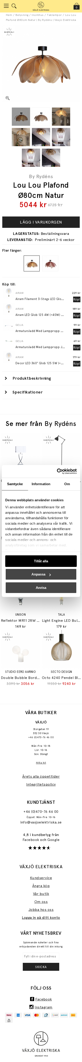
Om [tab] (67, 484)
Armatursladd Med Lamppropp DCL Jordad (46, 331)
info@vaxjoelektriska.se (41, 822)
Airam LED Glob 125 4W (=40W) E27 (40, 315)
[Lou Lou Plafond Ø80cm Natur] (21, 117)
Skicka (41, 967)
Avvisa (41, 588)
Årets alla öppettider (41, 776)
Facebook (31, 840)
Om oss (41, 902)
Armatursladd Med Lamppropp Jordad (43, 347)
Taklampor (54, 15)
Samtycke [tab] (15, 484)
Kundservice (41, 878)
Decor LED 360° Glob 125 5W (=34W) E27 (44, 363)
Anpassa (38, 574)
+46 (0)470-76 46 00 (41, 737)
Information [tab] (41, 484)
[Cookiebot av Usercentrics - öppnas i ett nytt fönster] (58, 471)
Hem (9, 15)
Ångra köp (41, 886)
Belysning (21, 15)
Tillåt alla (41, 561)
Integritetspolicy (41, 784)
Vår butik (41, 894)
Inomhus (38, 15)
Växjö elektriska (41, 866)
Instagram (43, 1007)
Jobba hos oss (41, 909)
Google (53, 840)
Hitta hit (41, 762)
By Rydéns (41, 176)
